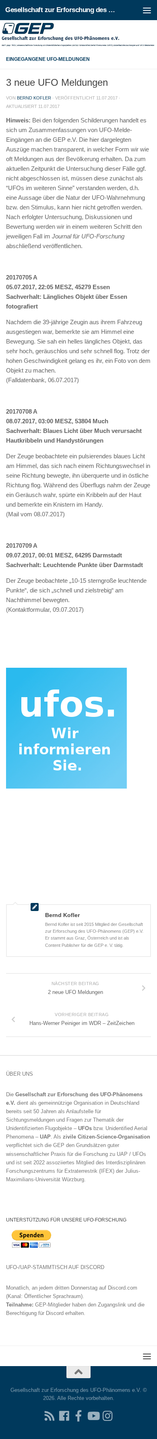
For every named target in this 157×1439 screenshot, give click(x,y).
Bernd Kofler (34, 97)
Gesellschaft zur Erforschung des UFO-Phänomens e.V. (61, 10)
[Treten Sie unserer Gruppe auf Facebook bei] (78, 1416)
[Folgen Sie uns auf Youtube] (93, 1416)
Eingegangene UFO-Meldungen (48, 59)
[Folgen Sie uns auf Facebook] (64, 1416)
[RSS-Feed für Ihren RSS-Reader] (49, 1416)
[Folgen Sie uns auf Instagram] (107, 1416)
